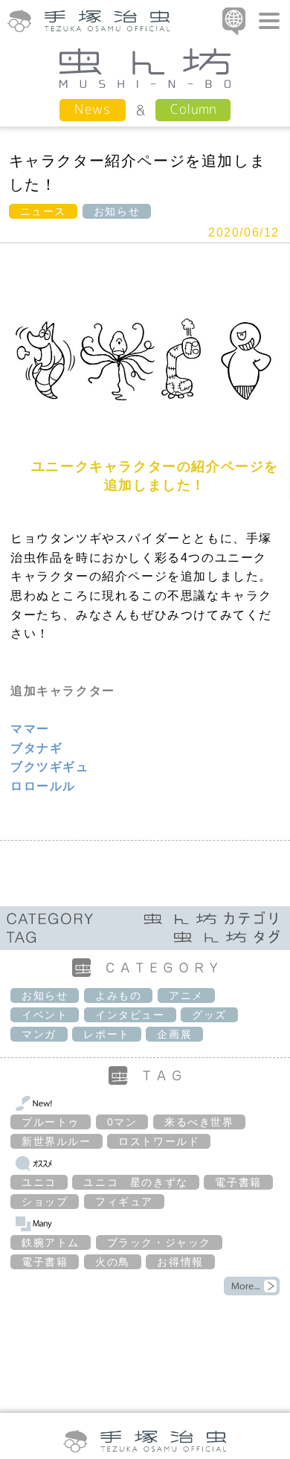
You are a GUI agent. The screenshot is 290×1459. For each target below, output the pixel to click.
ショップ (45, 1202)
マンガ (39, 1034)
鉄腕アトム (51, 1242)
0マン (122, 1122)
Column (193, 109)
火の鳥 (112, 1262)
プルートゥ (51, 1122)
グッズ (209, 1015)
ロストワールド (158, 1141)
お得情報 (180, 1262)
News (92, 109)
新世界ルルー (56, 1141)
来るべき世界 (199, 1122)
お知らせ (117, 211)
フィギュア (124, 1202)
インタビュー (130, 1015)
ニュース (43, 211)
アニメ (186, 995)
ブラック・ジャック (159, 1242)
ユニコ (39, 1182)
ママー (30, 728)
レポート (106, 1034)
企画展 (174, 1034)
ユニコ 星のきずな (135, 1182)
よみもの (118, 995)
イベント (45, 1015)
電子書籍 (238, 1182)
